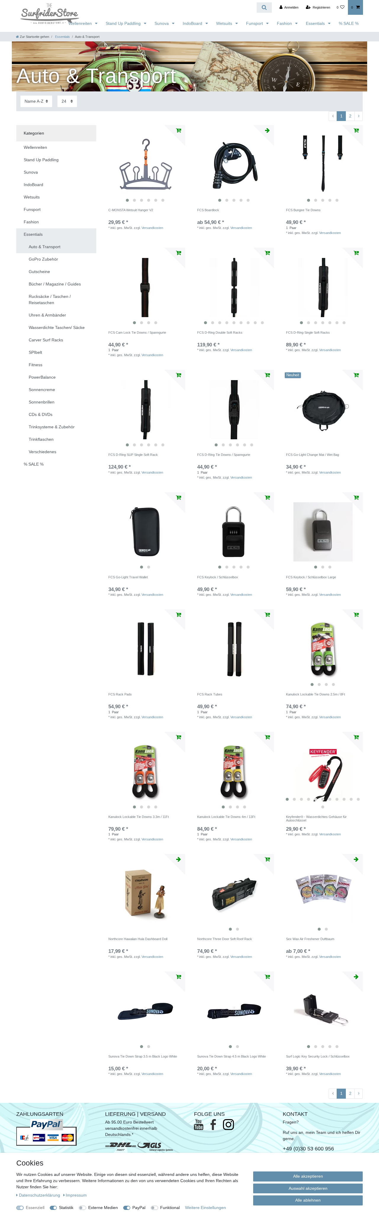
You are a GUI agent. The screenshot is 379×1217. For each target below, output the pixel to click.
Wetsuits (224, 23)
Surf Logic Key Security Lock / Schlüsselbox (318, 1056)
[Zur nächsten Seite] (358, 116)
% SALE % (349, 23)
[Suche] (264, 7)
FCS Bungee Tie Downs (303, 210)
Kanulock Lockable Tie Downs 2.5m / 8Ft (315, 694)
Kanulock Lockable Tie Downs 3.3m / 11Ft (138, 817)
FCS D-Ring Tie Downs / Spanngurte (223, 454)
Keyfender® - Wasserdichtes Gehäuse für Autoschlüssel (316, 818)
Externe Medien (103, 1207)
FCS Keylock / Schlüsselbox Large (311, 577)
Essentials (316, 23)
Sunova (162, 23)
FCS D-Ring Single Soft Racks (308, 332)
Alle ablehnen (308, 1200)
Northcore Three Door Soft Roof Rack (224, 939)
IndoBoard (193, 23)
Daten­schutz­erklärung (40, 1195)
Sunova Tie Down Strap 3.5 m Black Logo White (142, 1056)
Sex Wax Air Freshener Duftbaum (310, 939)
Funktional (170, 1207)
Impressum (76, 1195)
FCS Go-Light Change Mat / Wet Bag (312, 454)
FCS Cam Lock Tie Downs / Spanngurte (137, 332)
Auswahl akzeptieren (308, 1188)
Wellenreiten (80, 23)
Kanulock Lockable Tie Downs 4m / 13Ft (226, 817)
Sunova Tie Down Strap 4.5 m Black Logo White (231, 1056)
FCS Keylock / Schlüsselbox (217, 577)
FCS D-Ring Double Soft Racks (220, 332)
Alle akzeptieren (308, 1176)
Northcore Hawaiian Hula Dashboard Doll (137, 939)
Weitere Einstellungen (205, 1207)
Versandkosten (152, 228)
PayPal (138, 1207)
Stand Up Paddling (124, 23)
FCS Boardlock (208, 210)
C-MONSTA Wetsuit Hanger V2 (130, 210)
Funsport (255, 23)
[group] (145, 165)
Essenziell (35, 1207)
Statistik (66, 1207)
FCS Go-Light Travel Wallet (128, 577)
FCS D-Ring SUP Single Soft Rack (133, 454)
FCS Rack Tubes (209, 694)
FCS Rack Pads (120, 694)
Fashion (285, 23)
